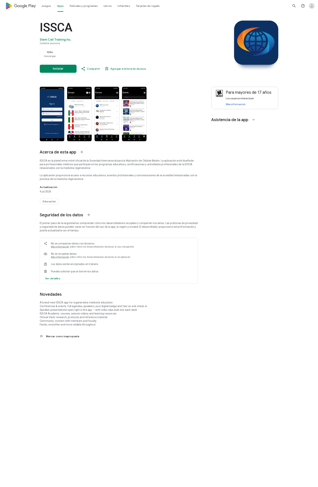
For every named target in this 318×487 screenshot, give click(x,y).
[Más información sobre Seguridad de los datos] (88, 214)
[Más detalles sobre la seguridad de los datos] (53, 278)
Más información (60, 247)
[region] (113, 54)
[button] (52, 114)
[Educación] (49, 201)
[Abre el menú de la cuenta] (311, 5)
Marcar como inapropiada (59, 336)
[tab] (46, 6)
